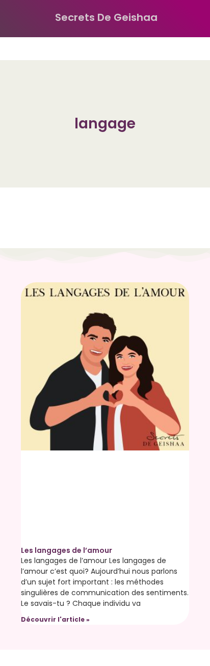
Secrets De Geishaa (106, 17)
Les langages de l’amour (66, 550)
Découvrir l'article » (55, 619)
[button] (17, 18)
